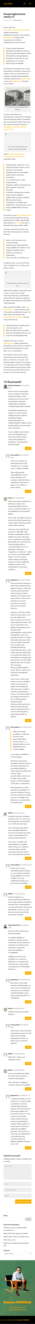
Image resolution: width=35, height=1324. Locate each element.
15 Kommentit (17, 20)
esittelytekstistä (9, 37)
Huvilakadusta (16, 81)
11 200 (18, 223)
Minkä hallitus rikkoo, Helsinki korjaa (16, 1237)
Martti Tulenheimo (14, 385)
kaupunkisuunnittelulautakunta (14, 30)
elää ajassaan (8, 343)
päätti (27, 30)
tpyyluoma (14, 580)
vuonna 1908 (25, 79)
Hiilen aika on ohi (9, 1240)
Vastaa (28, 448)
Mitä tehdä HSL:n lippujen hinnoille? (16, 1233)
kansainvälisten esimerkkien (13, 317)
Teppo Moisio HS (14, 925)
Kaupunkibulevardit (24, 215)
